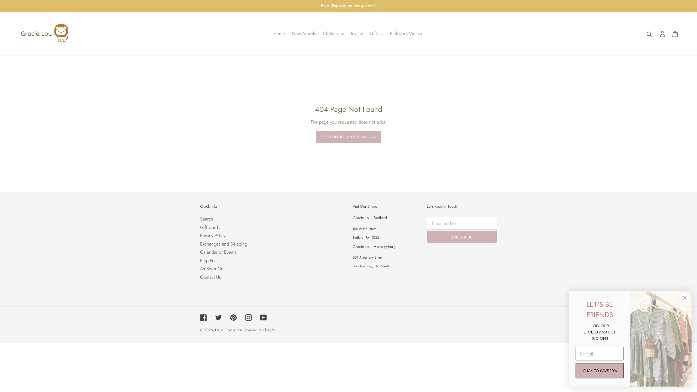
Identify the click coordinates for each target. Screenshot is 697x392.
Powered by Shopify (259, 330)
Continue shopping (344, 137)
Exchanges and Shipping (223, 244)
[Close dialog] (684, 298)
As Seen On (212, 268)
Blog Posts (209, 260)
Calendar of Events (218, 252)
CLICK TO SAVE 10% (600, 370)
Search (206, 219)
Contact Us (210, 277)
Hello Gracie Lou (228, 330)
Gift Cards (210, 227)
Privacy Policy (212, 235)
